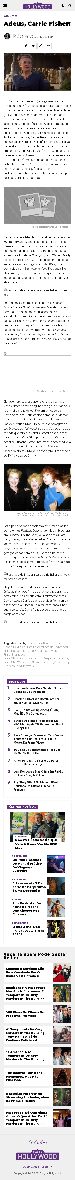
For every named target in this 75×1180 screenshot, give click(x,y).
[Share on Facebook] (26, 46)
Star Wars (27, 666)
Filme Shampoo (14, 654)
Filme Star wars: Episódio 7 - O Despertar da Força (36, 658)
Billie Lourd (37, 643)
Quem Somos (31, 1167)
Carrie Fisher (52, 643)
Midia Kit (47, 1167)
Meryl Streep (62, 662)
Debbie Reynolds (14, 647)
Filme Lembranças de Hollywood (47, 647)
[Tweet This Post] (33, 46)
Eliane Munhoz (26, 35)
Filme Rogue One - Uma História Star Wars (31, 650)
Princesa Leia (12, 666)
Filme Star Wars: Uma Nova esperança (28, 662)
